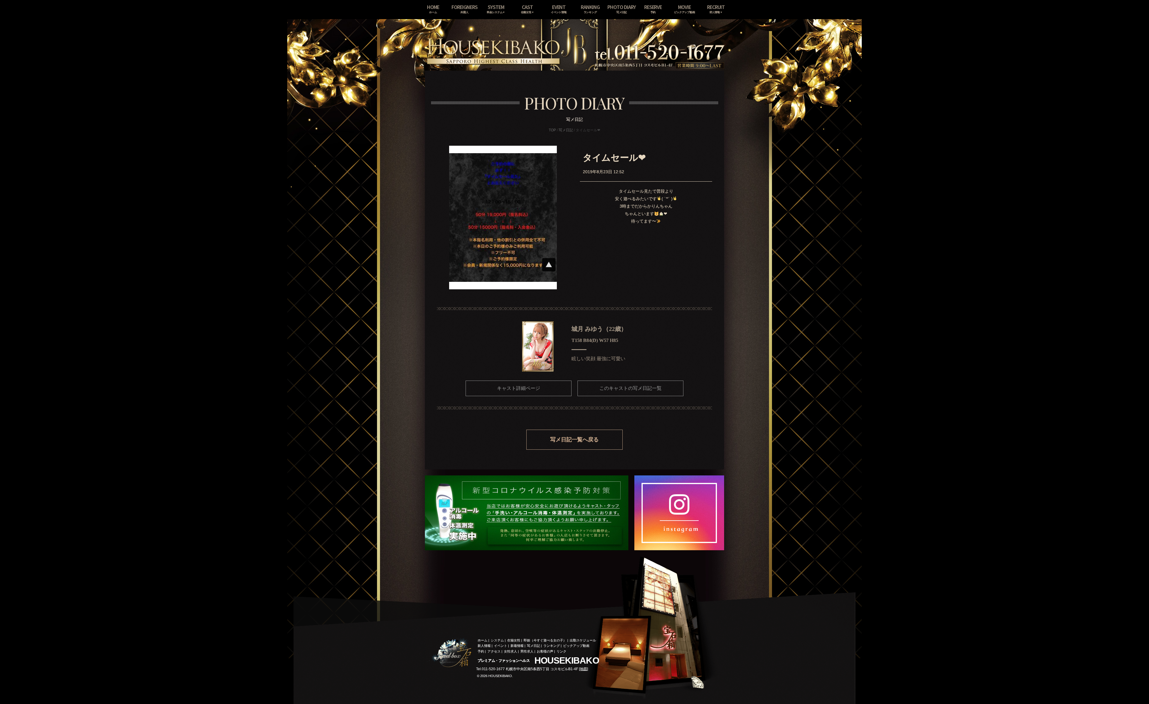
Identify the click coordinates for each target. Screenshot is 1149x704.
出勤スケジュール (583, 640)
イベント (500, 645)
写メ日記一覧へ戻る (574, 440)
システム (497, 640)
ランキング (551, 645)
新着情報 (517, 645)
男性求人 (527, 651)
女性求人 (510, 651)
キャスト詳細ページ (518, 388)
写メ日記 (566, 130)
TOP (552, 130)
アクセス (494, 651)
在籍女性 (513, 640)
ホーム (482, 640)
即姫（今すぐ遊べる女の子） (545, 640)
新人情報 (484, 645)
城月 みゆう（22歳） (599, 329)
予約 (481, 651)
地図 (583, 669)
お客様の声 (545, 651)
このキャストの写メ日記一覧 (630, 388)
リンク (561, 651)
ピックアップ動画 (576, 645)
